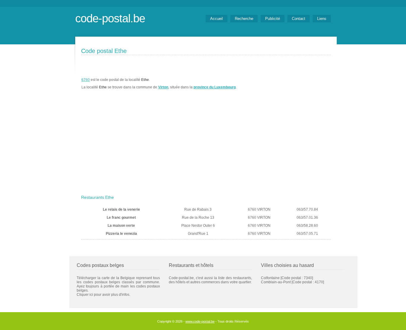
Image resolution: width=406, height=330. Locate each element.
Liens (321, 18)
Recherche (244, 18)
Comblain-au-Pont (276, 282)
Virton (163, 87)
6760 (85, 80)
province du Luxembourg (214, 87)
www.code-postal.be (200, 321)
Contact (298, 18)
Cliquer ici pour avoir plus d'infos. (103, 295)
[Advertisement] (206, 148)
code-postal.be (110, 18)
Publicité (272, 18)
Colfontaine (270, 278)
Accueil (216, 18)
